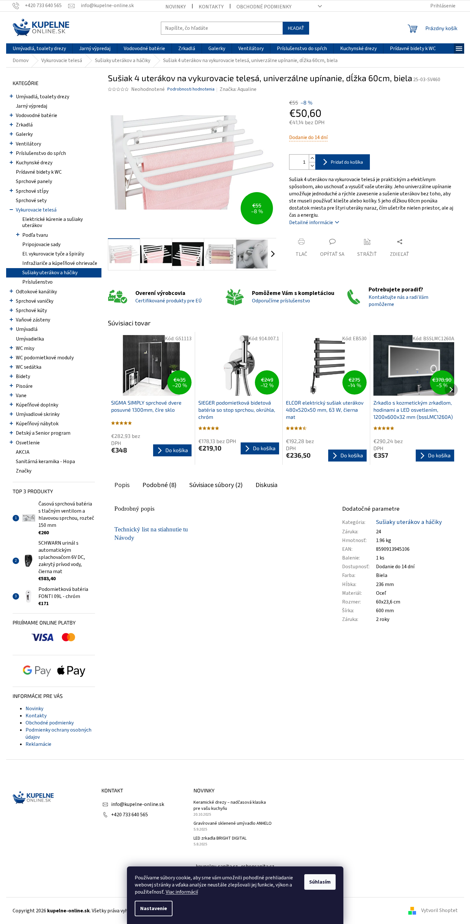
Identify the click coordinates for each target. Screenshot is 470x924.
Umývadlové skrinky (37, 414)
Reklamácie (38, 744)
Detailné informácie (311, 222)
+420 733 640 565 (129, 814)
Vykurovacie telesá (36, 209)
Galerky (24, 134)
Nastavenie (153, 908)
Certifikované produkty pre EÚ (168, 300)
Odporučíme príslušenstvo (281, 300)
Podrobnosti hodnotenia (190, 89)
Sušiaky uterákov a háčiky (50, 272)
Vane (21, 395)
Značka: (238, 89)
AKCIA (22, 452)
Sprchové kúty (31, 310)
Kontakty (211, 6)
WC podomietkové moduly (45, 357)
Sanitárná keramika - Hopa (45, 461)
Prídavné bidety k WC (39, 172)
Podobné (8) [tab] (159, 485)
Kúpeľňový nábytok (37, 423)
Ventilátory (28, 143)
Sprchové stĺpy (32, 191)
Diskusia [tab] (266, 485)
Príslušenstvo (37, 282)
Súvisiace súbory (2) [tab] (216, 485)
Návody (124, 537)
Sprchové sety (31, 200)
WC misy (25, 348)
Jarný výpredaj (31, 106)
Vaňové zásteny (33, 319)
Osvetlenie (28, 442)
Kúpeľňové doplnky (37, 404)
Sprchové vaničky (34, 301)
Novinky (175, 6)
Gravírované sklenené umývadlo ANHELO (232, 824)
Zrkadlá (24, 124)
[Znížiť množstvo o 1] (312, 165)
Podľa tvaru (35, 235)
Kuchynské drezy (34, 162)
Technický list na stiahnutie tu (151, 529)
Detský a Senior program (43, 433)
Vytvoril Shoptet (439, 910)
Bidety (23, 376)
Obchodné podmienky (263, 6)
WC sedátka (28, 367)
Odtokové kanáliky (36, 291)
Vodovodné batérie (36, 115)
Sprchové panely (34, 181)
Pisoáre (24, 386)
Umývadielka (30, 338)
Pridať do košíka (347, 162)
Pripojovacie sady (41, 244)
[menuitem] (39, 48)
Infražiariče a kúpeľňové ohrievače (59, 263)
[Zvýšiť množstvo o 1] (312, 158)
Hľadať (296, 28)
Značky (23, 470)
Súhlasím (320, 882)
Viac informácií (182, 892)
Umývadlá (26, 329)
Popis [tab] (122, 485)
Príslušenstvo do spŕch (41, 153)
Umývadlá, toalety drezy (42, 96)
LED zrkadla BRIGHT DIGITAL (219, 838)
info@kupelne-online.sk (137, 804)
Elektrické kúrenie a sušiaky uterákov (52, 222)
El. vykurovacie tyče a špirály (53, 253)
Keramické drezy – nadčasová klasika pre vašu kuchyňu (229, 805)
